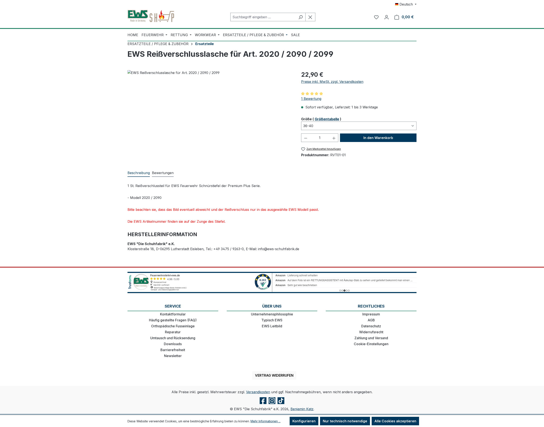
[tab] (139, 173)
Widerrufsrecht (371, 332)
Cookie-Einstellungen (371, 344)
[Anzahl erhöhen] (334, 137)
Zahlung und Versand (371, 338)
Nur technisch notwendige (345, 421)
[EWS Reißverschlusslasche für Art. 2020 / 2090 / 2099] (210, 116)
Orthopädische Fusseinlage (173, 326)
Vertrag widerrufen (274, 375)
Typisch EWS (271, 320)
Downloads (173, 344)
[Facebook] (263, 404)
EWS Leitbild (272, 326)
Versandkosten (258, 392)
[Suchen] (301, 17)
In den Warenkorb (378, 138)
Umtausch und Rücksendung (172, 338)
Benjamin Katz (301, 409)
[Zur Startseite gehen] (151, 16)
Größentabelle (327, 119)
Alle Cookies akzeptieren (395, 421)
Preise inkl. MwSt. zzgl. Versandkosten (332, 81)
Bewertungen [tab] (163, 173)
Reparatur (173, 332)
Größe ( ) (321, 119)
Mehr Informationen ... (265, 421)
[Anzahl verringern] (305, 137)
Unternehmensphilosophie (272, 314)
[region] (210, 116)
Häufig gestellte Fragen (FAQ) (173, 320)
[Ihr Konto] (386, 17)
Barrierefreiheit (172, 350)
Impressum (371, 314)
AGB (371, 320)
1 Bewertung (311, 98)
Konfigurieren (304, 421)
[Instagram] (272, 404)
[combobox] (263, 17)
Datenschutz (371, 326)
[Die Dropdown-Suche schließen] (310, 17)
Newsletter (173, 356)
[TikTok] (281, 404)
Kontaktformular (173, 314)
